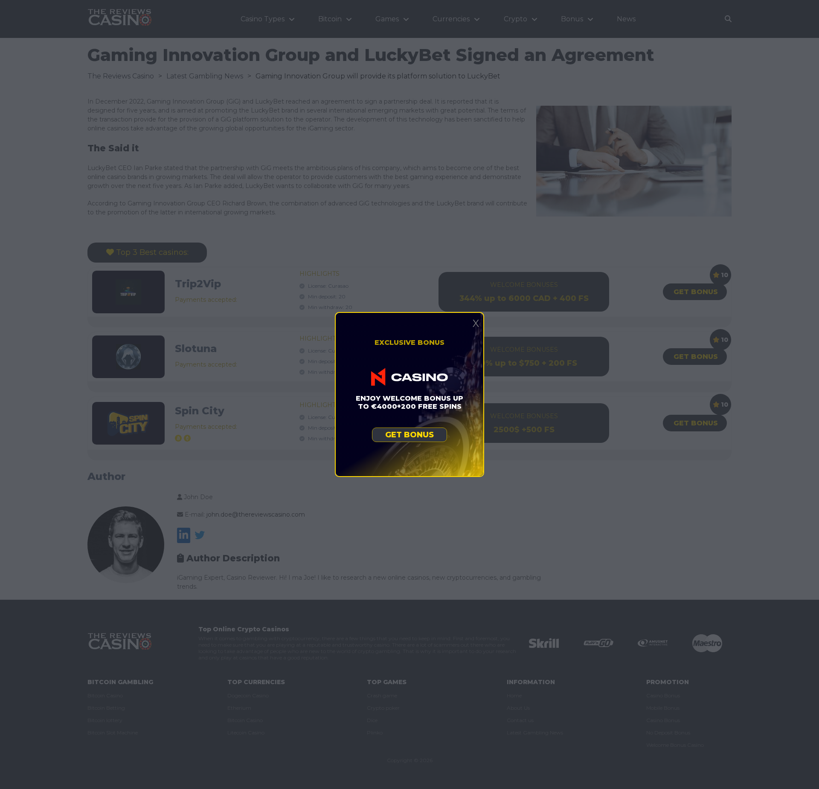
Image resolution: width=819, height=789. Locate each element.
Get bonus (409, 434)
